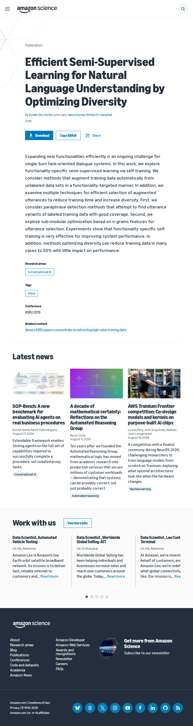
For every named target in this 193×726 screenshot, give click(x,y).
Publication (33, 45)
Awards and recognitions (66, 652)
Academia (17, 670)
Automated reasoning (85, 496)
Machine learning (140, 489)
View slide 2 (91, 596)
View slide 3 (96, 596)
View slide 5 (107, 596)
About (15, 640)
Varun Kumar (76, 115)
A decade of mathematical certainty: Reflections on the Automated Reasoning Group (95, 417)
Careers (62, 664)
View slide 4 (102, 596)
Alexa (31, 293)
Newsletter (64, 659)
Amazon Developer (70, 640)
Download (42, 135)
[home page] (37, 8)
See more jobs (78, 523)
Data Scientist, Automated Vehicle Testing (35, 539)
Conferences (20, 660)
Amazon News (21, 675)
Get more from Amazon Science (148, 643)
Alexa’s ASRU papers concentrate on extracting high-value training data (75, 330)
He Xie (48, 115)
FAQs (60, 669)
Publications (19, 655)
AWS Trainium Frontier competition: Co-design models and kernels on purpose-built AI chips (152, 414)
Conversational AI (40, 272)
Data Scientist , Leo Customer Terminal (164, 539)
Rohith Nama (21, 430)
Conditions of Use (38, 703)
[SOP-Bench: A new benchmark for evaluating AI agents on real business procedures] (39, 383)
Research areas (22, 645)
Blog (13, 650)
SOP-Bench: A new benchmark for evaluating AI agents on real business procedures (39, 414)
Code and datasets (24, 665)
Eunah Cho (36, 115)
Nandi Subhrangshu (44, 430)
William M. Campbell (99, 115)
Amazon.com (18, 703)
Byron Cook (77, 435)
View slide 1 (86, 596)
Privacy (15, 708)
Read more (49, 576)
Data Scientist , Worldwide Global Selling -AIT (98, 539)
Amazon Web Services (73, 645)
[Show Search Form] (183, 9)
